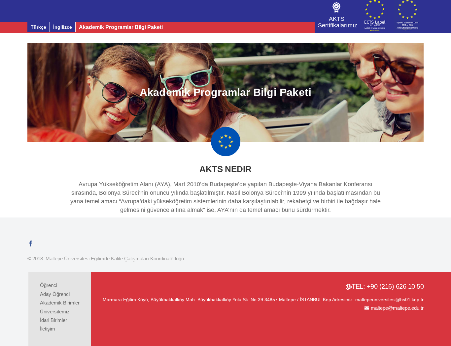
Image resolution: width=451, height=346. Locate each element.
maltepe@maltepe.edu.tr (397, 308)
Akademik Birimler (60, 302)
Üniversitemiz (55, 311)
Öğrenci (48, 285)
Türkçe (38, 27)
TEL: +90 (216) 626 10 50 (388, 286)
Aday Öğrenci (55, 294)
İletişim (47, 329)
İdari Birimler (53, 320)
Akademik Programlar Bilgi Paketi (121, 27)
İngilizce (62, 27)
